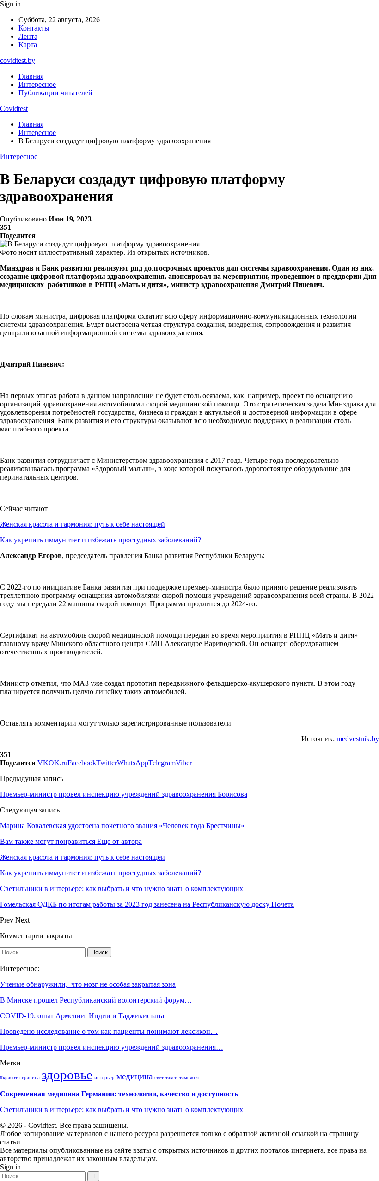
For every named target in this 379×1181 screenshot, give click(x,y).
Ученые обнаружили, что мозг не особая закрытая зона (88, 984)
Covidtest (14, 108)
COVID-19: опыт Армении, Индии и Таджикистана (82, 1016)
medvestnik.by (357, 739)
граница (31, 1077)
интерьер (104, 1077)
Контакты (33, 28)
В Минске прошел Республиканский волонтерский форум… (96, 1000)
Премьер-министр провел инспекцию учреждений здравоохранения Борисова (123, 794)
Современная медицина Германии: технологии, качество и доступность (119, 1094)
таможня (189, 1077)
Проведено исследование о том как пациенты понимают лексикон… (109, 1031)
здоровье (67, 1074)
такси (171, 1077)
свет (159, 1077)
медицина (134, 1076)
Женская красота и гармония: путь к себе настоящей (82, 524)
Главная (30, 76)
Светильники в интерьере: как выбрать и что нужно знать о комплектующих (121, 1109)
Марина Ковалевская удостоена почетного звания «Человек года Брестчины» (122, 826)
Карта (27, 45)
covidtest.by (17, 60)
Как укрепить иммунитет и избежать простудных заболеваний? (100, 540)
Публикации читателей (55, 93)
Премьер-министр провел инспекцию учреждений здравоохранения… (111, 1047)
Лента (27, 36)
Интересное (37, 84)
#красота (10, 1077)
